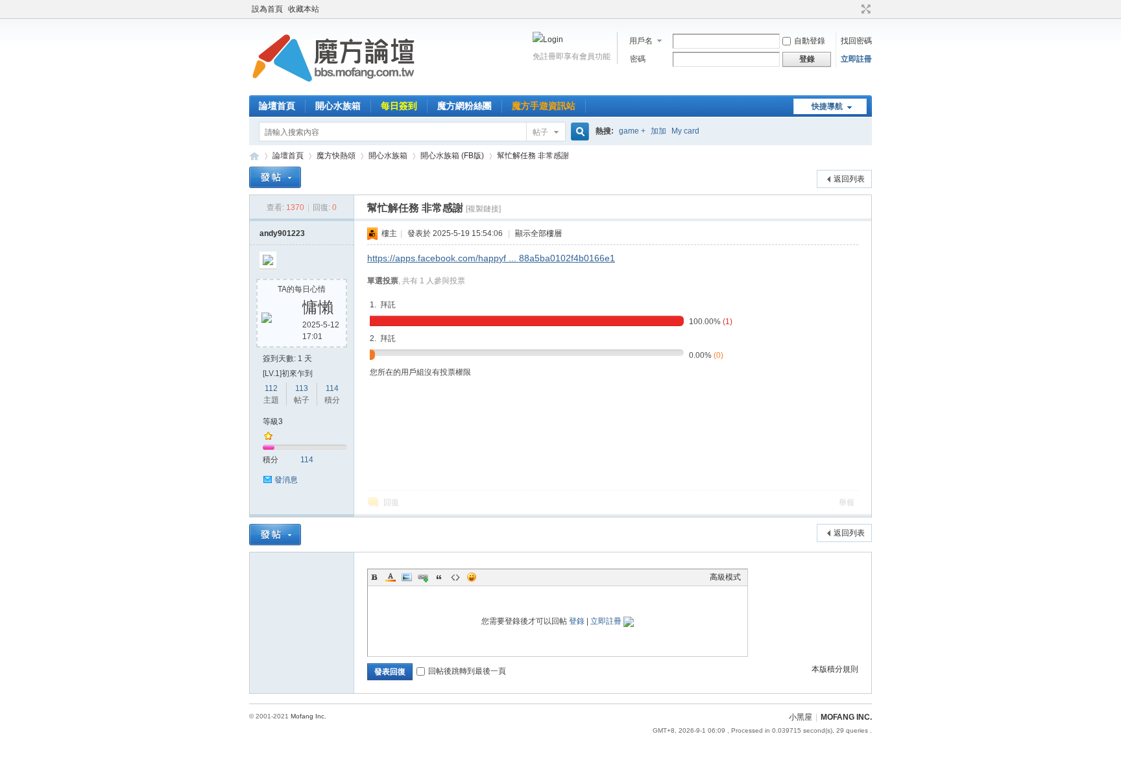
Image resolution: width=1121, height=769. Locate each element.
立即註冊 (856, 59)
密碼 (637, 59)
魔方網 (254, 156)
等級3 (273, 421)
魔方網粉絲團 (464, 106)
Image (406, 577)
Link (422, 577)
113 (301, 388)
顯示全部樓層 (538, 233)
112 (271, 388)
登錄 (577, 621)
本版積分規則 (835, 669)
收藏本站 (303, 9)
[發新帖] (275, 177)
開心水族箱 (338, 106)
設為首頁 (267, 9)
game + (632, 131)
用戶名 (641, 40)
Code (455, 577)
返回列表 (849, 178)
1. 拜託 (383, 304)
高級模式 (725, 577)
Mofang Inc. (308, 716)
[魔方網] (333, 87)
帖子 (540, 132)
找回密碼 (856, 40)
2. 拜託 (383, 338)
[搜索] (578, 131)
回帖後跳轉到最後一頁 (467, 671)
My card (685, 131)
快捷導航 (827, 106)
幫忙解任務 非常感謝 (533, 155)
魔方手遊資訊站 (543, 106)
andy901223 (282, 233)
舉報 (846, 502)
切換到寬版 (864, 9)
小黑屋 (800, 717)
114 (332, 388)
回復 (391, 502)
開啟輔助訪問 (853, 9)
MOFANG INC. (846, 717)
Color (390, 577)
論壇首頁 (277, 106)
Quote (439, 577)
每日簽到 (399, 106)
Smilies (471, 577)
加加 (658, 131)
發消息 (286, 479)
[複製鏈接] (483, 208)
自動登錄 (809, 40)
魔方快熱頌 (336, 155)
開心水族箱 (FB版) (452, 155)
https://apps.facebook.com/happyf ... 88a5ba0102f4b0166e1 (491, 258)
